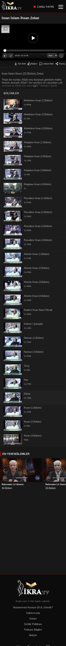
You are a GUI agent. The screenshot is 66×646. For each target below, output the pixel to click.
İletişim (33, 635)
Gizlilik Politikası (33, 624)
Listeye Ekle (48, 64)
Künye (33, 618)
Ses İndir (22, 64)
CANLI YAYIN (45, 6)
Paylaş (62, 64)
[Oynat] (33, 38)
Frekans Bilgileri (33, 629)
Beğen (34, 64)
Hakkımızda (33, 613)
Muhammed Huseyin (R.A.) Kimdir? (33, 607)
